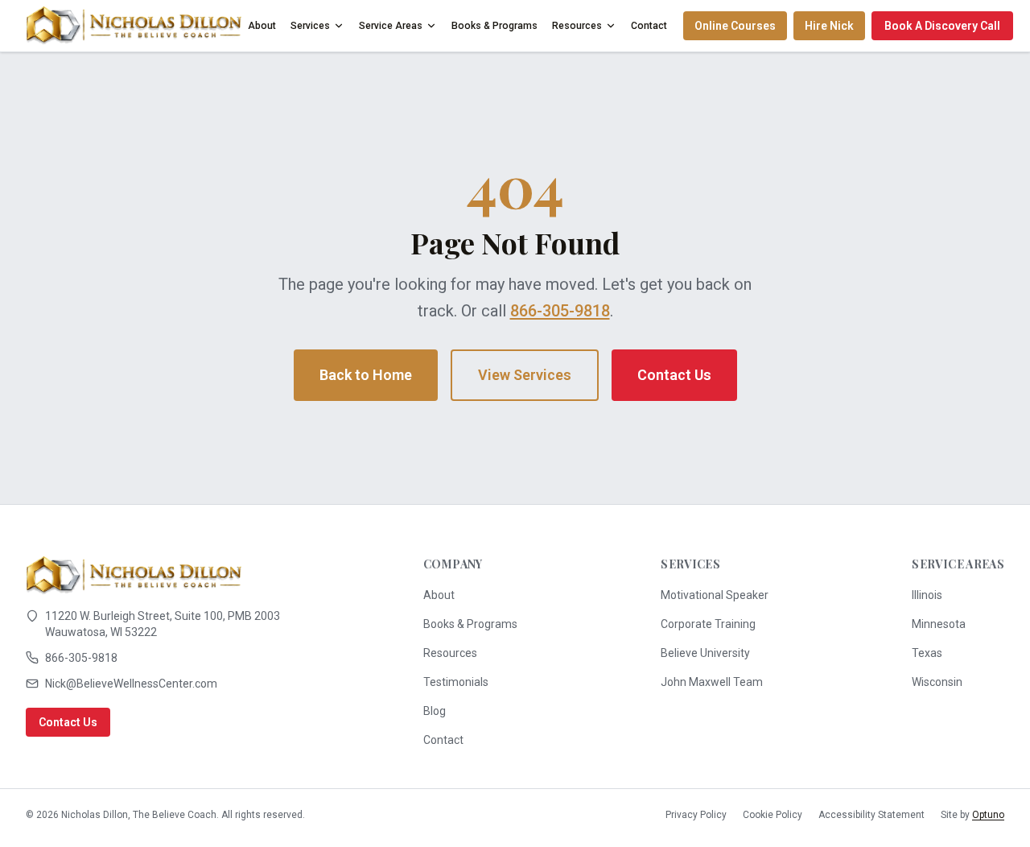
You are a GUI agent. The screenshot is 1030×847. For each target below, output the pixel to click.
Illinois (927, 595)
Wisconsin (937, 682)
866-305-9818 (560, 310)
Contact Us (674, 374)
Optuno (988, 814)
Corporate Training (708, 624)
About (262, 25)
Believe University (705, 653)
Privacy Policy (696, 814)
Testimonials (455, 682)
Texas (927, 653)
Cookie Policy (772, 814)
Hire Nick (829, 25)
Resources (577, 25)
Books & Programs (494, 25)
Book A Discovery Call (942, 25)
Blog (434, 710)
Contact (649, 25)
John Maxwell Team (712, 682)
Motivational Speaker (714, 595)
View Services (524, 374)
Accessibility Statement (871, 814)
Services (310, 25)
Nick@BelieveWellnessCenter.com (131, 683)
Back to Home (365, 374)
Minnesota (939, 624)
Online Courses (735, 25)
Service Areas (390, 25)
